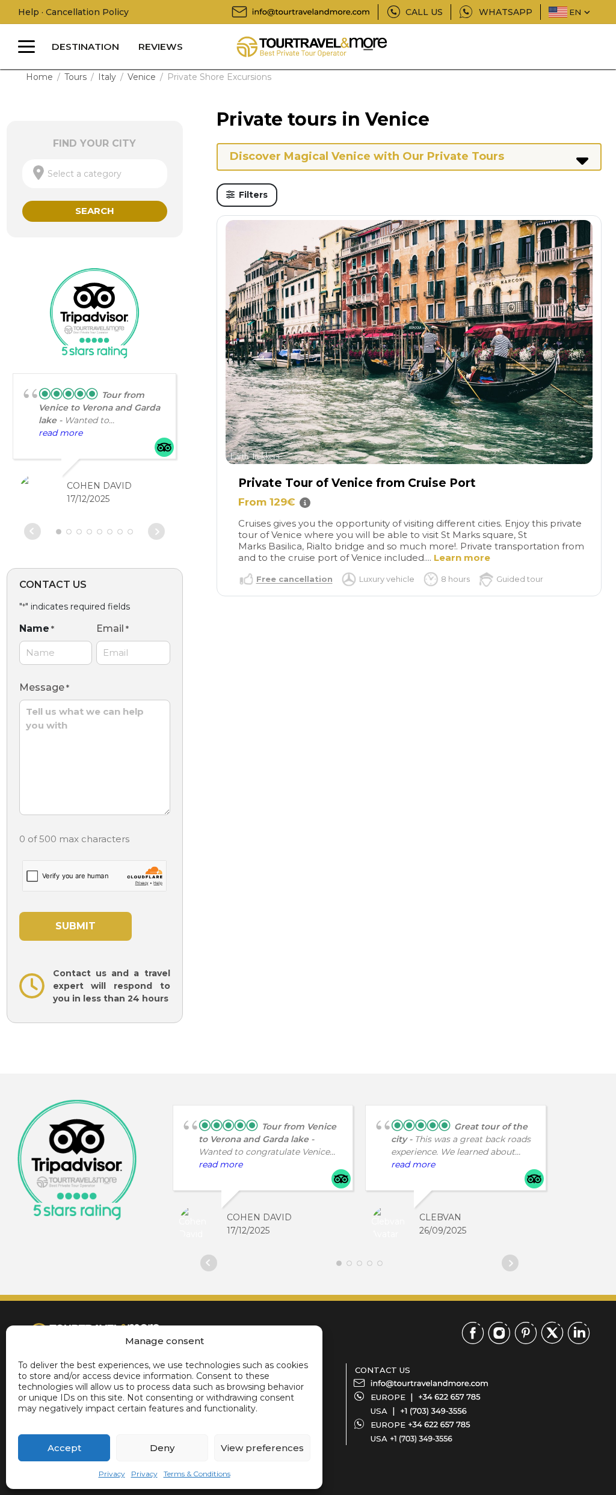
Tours (75, 77)
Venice (142, 77)
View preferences (262, 1448)
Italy (107, 77)
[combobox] (94, 173)
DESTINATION (85, 46)
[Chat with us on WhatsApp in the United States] (421, 1438)
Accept (64, 1448)
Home (39, 77)
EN (575, 12)
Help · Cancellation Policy (73, 12)
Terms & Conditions (197, 1473)
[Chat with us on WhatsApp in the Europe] (439, 1424)
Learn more (462, 557)
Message (44, 687)
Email (112, 628)
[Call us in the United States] (433, 1411)
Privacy (112, 1473)
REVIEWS (160, 46)
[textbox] (94, 173)
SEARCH (94, 210)
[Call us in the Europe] (449, 1397)
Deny (162, 1448)
